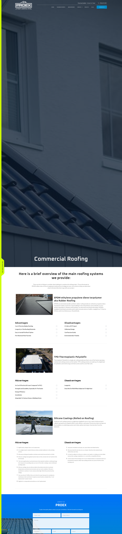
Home (52, 7)
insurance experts (61, 7)
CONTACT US (101, 7)
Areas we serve (71, 7)
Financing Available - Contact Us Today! (86, 3)
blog (92, 7)
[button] (79, 7)
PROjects (87, 7)
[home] (26, 5)
